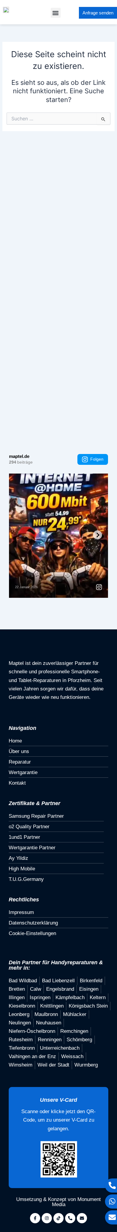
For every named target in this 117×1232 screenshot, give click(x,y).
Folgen (97, 459)
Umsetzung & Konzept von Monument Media (58, 1201)
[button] (56, 13)
